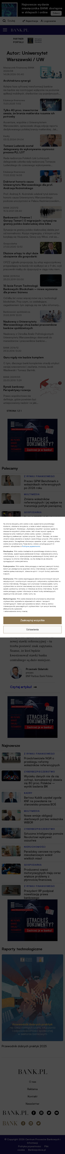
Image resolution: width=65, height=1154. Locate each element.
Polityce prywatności (31, 546)
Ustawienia (32, 629)
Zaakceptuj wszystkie (32, 620)
